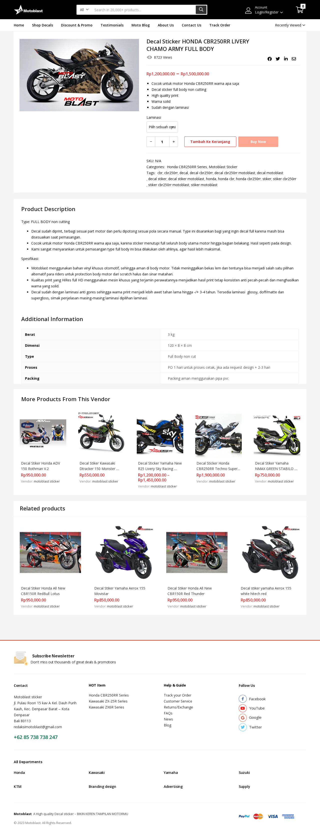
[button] (84, 9)
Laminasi (153, 117)
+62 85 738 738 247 (36, 737)
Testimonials (112, 25)
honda (211, 178)
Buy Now (258, 141)
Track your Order (177, 695)
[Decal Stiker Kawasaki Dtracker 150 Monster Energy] (101, 434)
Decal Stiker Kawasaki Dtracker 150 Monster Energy (98, 469)
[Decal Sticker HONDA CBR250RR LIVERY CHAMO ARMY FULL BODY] (270, 59)
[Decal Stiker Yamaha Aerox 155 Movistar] (123, 552)
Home (19, 25)
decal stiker (157, 178)
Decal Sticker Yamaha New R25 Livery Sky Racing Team (160, 469)
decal (184, 172)
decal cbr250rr (201, 172)
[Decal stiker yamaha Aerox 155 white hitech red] (270, 552)
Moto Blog (141, 25)
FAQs (168, 713)
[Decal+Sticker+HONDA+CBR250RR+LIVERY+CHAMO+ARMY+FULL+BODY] (278, 59)
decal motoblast (270, 172)
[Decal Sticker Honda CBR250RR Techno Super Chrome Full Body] (218, 434)
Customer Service (178, 701)
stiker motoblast (204, 184)
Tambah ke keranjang (210, 141)
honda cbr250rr (248, 178)
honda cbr (226, 178)
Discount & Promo (76, 25)
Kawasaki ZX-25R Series (108, 701)
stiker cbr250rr (284, 178)
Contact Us (191, 25)
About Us (166, 25)
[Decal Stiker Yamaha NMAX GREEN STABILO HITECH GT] (277, 434)
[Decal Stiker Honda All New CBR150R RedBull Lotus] (50, 552)
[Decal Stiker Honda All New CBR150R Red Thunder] (197, 552)
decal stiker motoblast (186, 178)
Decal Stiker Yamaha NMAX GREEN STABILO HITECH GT (274, 469)
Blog (167, 725)
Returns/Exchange (178, 707)
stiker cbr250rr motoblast (168, 184)
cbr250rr (171, 172)
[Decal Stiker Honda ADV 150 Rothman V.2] (43, 434)
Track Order (219, 25)
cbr (160, 172)
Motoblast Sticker (223, 166)
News (168, 719)
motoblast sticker (47, 481)
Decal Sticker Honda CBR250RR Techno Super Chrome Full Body (217, 469)
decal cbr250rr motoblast (234, 172)
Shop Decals (42, 25)
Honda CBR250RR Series (187, 166)
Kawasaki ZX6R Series (106, 707)
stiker (266, 178)
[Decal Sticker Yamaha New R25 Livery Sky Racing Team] (160, 434)
